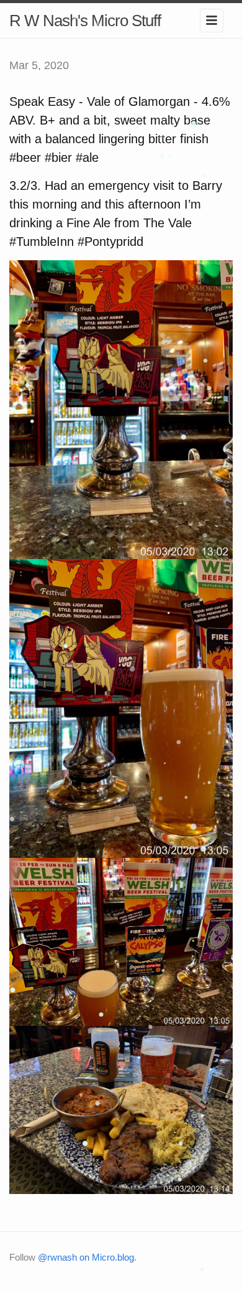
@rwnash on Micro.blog (86, 1257)
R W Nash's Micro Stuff (85, 20)
